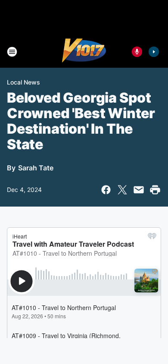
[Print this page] (155, 190)
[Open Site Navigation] (12, 52)
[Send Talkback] (137, 52)
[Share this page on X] (122, 190)
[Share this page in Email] (139, 190)
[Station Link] (84, 52)
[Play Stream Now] (154, 52)
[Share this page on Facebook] (106, 190)
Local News (23, 82)
